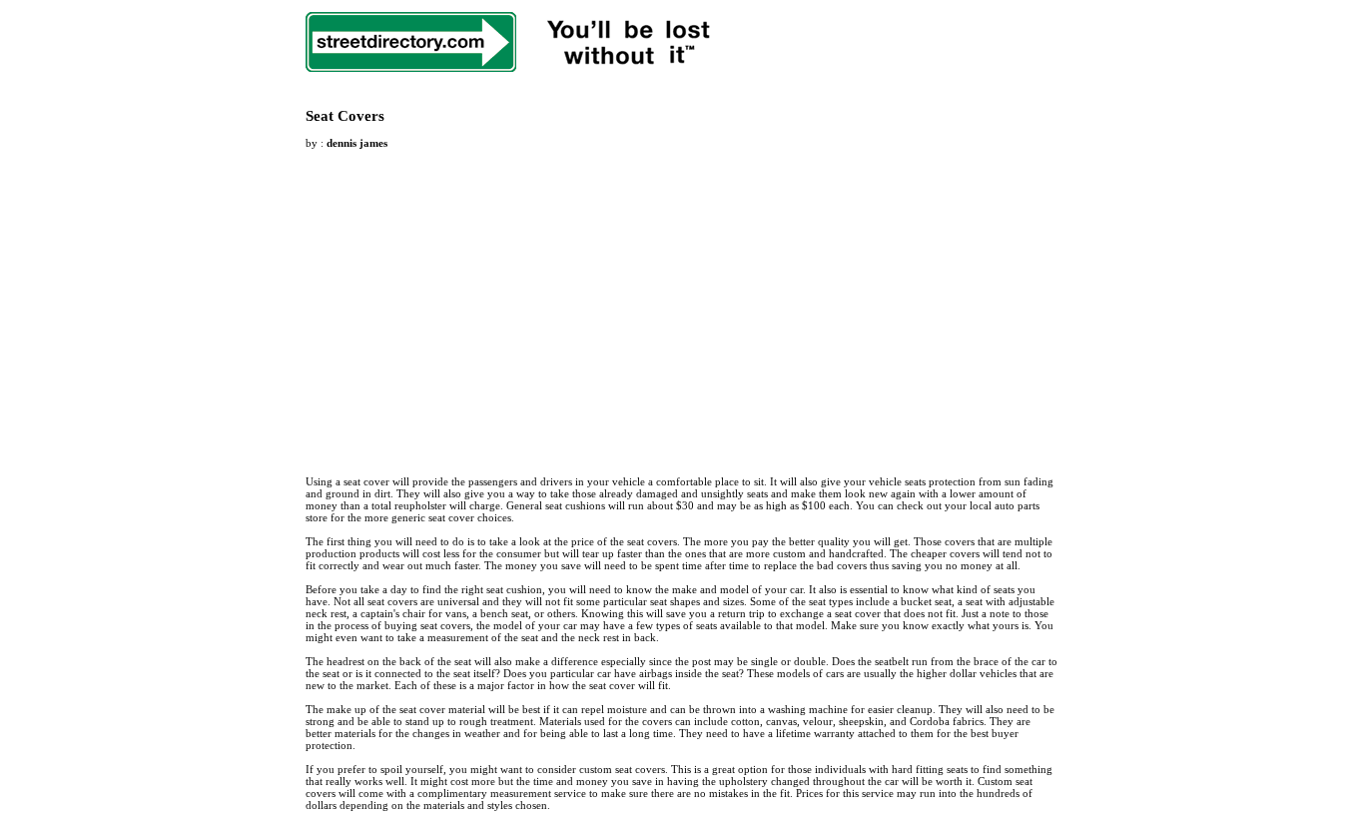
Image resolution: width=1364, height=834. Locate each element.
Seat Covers (345, 116)
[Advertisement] (473, 300)
